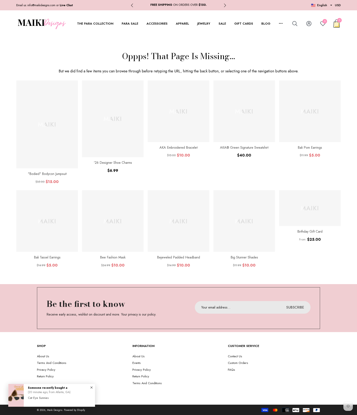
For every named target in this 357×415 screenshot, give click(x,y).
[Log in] (309, 23)
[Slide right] (225, 5)
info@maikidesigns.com (41, 5)
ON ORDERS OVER (178, 5)
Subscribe (295, 307)
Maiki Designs (54, 410)
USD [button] (338, 5)
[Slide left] (132, 5)
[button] (66, 5)
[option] (178, 4)
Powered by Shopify (74, 410)
